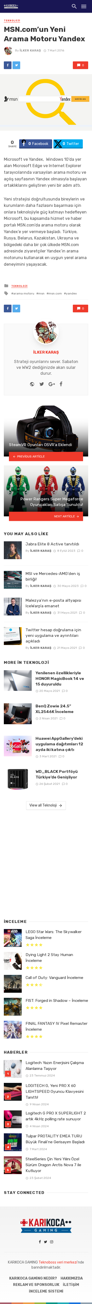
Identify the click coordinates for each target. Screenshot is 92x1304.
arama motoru (23, 293)
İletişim (71, 1285)
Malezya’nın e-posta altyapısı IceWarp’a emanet (53, 603)
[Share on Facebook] (8, 65)
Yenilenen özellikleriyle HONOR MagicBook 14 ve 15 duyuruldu (60, 678)
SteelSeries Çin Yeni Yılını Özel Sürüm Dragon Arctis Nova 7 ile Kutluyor (53, 1165)
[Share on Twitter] (16, 65)
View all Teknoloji (43, 805)
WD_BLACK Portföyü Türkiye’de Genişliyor (57, 774)
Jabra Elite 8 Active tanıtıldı (52, 544)
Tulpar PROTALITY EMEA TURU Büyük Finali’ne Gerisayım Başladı (55, 1139)
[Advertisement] (46, 863)
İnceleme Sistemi (46, 1291)
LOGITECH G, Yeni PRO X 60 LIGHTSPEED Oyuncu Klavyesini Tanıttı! (55, 1091)
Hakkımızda (72, 1278)
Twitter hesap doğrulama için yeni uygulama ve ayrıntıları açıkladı (53, 635)
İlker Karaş (30, 50)
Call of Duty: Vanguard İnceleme (54, 977)
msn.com (55, 293)
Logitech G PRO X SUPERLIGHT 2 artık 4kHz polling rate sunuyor (56, 1116)
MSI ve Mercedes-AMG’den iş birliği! (53, 576)
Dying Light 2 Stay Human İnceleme (49, 957)
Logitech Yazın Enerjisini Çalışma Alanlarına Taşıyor (55, 1065)
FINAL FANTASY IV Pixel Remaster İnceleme (56, 1026)
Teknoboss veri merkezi (58, 1262)
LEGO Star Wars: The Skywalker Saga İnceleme (54, 935)
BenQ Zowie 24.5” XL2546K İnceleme (55, 709)
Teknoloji (12, 20)
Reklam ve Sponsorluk (36, 1285)
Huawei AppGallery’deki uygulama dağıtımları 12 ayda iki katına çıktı (59, 744)
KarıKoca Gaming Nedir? (33, 1278)
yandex (71, 293)
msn (41, 293)
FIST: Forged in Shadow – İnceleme (57, 1000)
